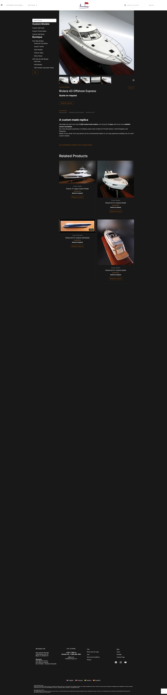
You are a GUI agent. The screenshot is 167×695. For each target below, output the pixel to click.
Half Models (38, 64)
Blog (118, 649)
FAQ (88, 649)
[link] (35, 72)
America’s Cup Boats (41, 43)
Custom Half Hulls (38, 28)
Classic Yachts (39, 46)
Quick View (77, 182)
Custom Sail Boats (38, 34)
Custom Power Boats (39, 31)
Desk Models (38, 50)
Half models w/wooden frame (44, 68)
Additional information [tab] (76, 112)
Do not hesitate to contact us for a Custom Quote (75, 145)
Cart (88, 654)
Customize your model (14, 5)
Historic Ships (38, 53)
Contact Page (121, 657)
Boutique (31, 5)
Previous (59, 80)
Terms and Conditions (93, 657)
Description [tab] (63, 112)
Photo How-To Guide (93, 652)
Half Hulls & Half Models (40, 59)
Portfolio (119, 654)
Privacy (89, 659)
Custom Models (64, 87)
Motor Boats (38, 56)
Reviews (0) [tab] (90, 112)
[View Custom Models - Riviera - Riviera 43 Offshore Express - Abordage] (64, 80)
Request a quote (66, 103)
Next (133, 80)
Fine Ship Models (38, 41)
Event (118, 652)
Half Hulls (37, 61)
